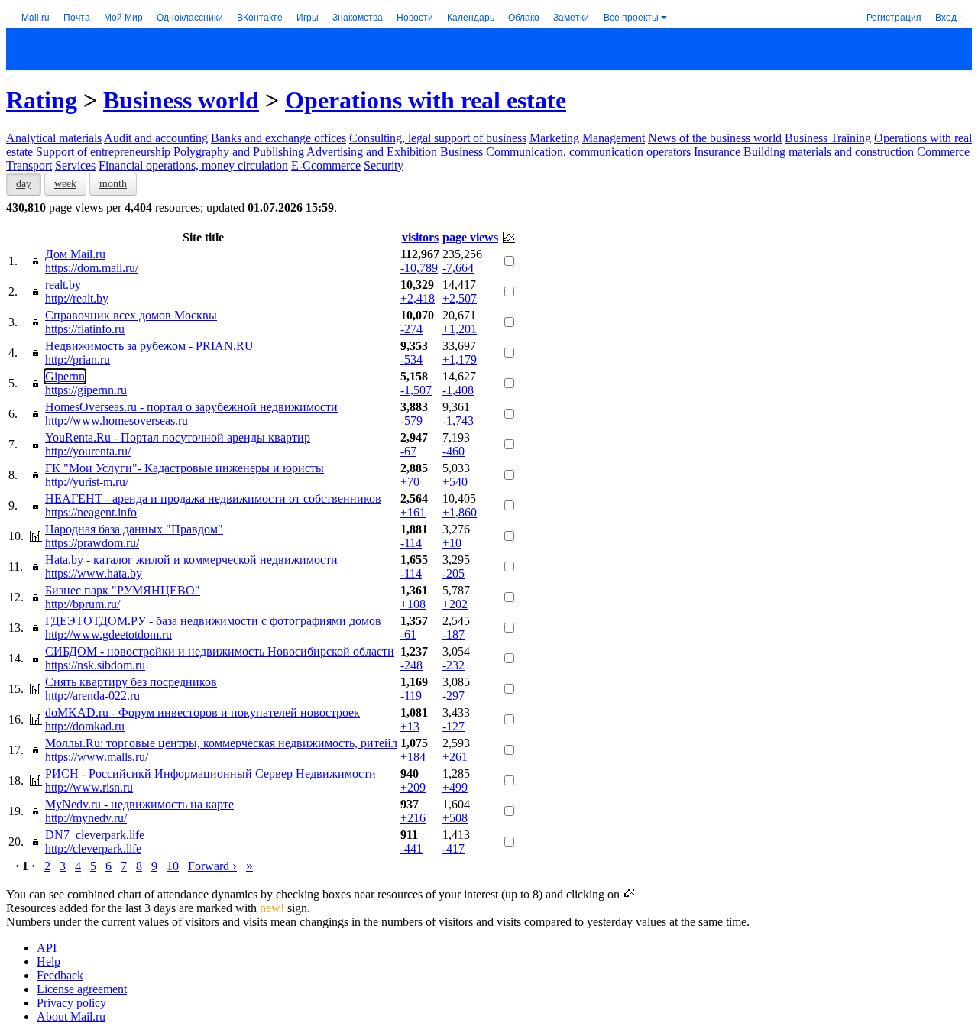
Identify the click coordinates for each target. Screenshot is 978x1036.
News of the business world (715, 137)
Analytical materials (54, 137)
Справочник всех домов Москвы (131, 315)
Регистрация (893, 16)
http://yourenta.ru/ (88, 451)
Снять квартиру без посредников (131, 681)
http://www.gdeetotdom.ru (108, 634)
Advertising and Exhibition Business (394, 151)
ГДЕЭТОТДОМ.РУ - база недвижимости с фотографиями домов (213, 620)
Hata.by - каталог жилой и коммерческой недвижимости (191, 559)
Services (75, 165)
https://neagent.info (91, 512)
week (65, 183)
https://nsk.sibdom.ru (95, 665)
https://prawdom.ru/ (92, 542)
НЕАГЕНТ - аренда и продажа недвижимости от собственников (213, 498)
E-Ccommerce (326, 165)
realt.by (63, 284)
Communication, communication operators (588, 151)
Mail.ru (35, 16)
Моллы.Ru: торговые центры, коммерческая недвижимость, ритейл (221, 743)
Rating (41, 100)
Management (613, 137)
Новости (415, 16)
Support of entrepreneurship (103, 151)
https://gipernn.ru (86, 390)
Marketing (554, 137)
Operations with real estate (425, 100)
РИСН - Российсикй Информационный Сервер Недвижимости (210, 773)
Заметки (571, 16)
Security (383, 165)
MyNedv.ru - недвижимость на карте (139, 804)
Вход (946, 16)
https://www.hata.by (93, 573)
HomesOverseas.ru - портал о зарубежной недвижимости (191, 406)
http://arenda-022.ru (92, 695)
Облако (523, 16)
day (23, 183)
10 (173, 866)
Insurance (717, 151)
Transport (29, 165)
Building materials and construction (828, 151)
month (113, 183)
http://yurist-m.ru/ (86, 481)
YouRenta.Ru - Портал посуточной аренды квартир (177, 437)
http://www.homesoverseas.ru (116, 420)
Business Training (828, 137)
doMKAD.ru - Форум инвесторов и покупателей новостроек (202, 712)
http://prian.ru (77, 359)
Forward (212, 866)
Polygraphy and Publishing (238, 151)
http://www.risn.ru (89, 787)
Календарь (470, 16)
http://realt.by (76, 298)
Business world (181, 100)
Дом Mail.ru (75, 254)
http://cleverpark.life (93, 848)
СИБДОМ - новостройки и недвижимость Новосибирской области (219, 651)
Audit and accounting (156, 137)
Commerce (943, 151)
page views (470, 237)
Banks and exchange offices (278, 137)
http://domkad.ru (85, 726)
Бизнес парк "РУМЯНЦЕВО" (122, 590)
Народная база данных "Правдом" (134, 529)
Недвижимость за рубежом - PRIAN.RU (149, 345)
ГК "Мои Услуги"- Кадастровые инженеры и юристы (184, 467)
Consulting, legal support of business (437, 137)
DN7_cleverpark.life (94, 834)
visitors (420, 237)
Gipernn (65, 376)
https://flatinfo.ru (85, 328)
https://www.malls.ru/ (96, 756)
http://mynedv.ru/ (86, 817)
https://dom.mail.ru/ (91, 267)
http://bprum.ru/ (82, 603)
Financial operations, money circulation (193, 165)
